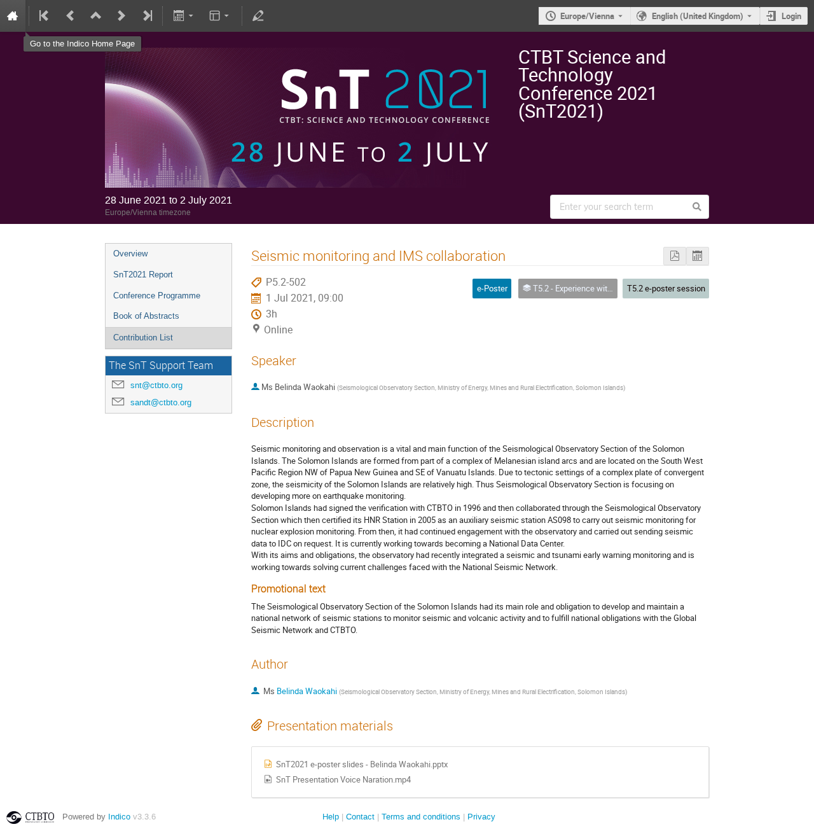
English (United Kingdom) (697, 16)
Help (330, 816)
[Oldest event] (45, 16)
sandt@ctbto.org (160, 402)
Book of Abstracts (146, 316)
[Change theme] (220, 16)
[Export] (184, 16)
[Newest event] (146, 16)
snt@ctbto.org (156, 385)
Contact (360, 816)
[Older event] (70, 16)
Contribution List (143, 337)
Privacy (481, 816)
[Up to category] (96, 16)
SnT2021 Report (143, 274)
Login (791, 16)
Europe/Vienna (587, 16)
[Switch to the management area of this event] (258, 16)
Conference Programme (156, 295)
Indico (119, 816)
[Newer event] (121, 16)
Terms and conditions (421, 816)
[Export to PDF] (674, 256)
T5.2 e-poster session (666, 288)
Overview (130, 253)
